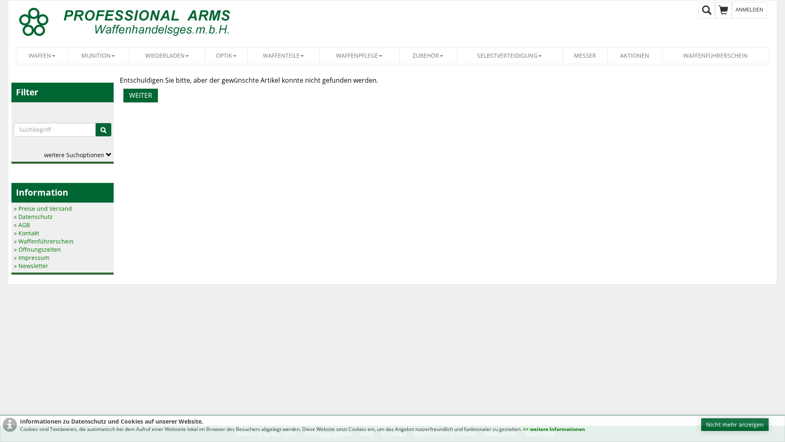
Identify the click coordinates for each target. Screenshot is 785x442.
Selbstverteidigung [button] (507, 55)
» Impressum (31, 258)
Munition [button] (96, 55)
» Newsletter (31, 266)
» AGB (22, 225)
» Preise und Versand (43, 208)
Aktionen (634, 55)
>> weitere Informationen (554, 429)
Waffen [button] (40, 55)
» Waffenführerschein (44, 241)
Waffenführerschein (715, 55)
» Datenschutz (33, 217)
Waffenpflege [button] (357, 55)
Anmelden (749, 10)
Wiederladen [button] (165, 55)
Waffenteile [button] (281, 55)
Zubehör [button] (426, 55)
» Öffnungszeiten (37, 249)
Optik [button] (224, 55)
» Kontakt (26, 233)
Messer (585, 55)
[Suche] (103, 130)
